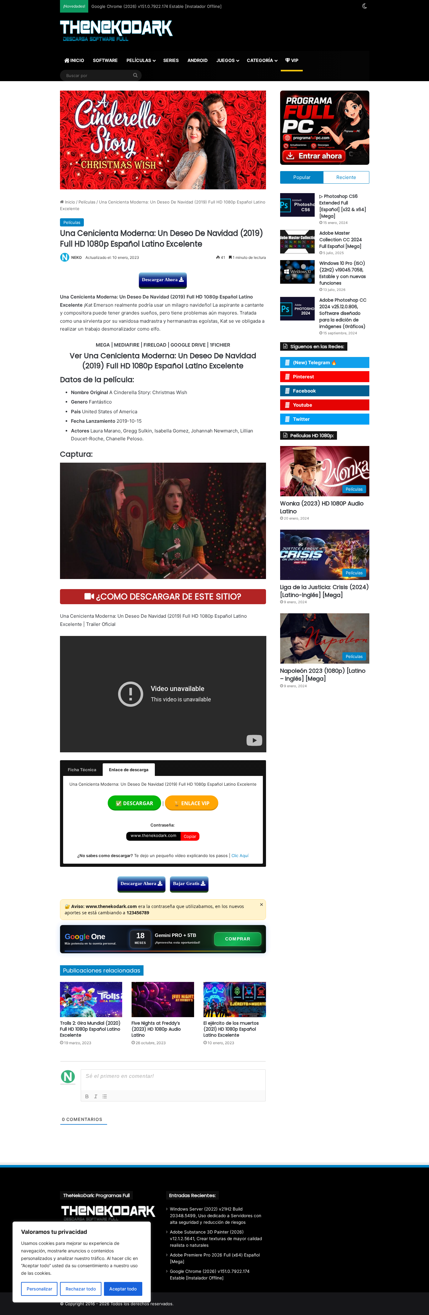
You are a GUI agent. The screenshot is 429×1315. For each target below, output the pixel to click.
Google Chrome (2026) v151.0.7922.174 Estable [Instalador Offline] (156, 6)
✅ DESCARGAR (134, 803)
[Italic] (95, 1096)
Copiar (190, 836)
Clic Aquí (239, 855)
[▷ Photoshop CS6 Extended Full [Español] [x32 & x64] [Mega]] (297, 205)
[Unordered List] (104, 1096)
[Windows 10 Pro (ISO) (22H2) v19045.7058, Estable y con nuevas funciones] (297, 272)
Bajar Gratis (187, 883)
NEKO (76, 257)
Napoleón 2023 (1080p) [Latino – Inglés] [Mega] (323, 675)
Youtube (302, 405)
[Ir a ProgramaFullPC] (324, 128)
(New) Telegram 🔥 (315, 362)
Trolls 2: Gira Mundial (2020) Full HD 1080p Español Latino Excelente (90, 1029)
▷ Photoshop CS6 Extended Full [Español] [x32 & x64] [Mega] (342, 206)
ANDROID (197, 60)
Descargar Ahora (160, 279)
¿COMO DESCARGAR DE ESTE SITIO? (167, 596)
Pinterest (303, 377)
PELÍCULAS (139, 60)
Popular (302, 177)
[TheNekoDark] (116, 31)
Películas (87, 201)
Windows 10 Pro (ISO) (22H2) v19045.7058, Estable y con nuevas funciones (342, 273)
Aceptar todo (123, 1288)
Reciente (346, 177)
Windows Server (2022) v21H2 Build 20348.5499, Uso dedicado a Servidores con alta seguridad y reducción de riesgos (215, 1215)
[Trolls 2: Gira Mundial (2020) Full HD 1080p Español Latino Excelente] (91, 999)
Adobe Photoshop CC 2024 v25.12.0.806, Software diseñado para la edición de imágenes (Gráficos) (343, 313)
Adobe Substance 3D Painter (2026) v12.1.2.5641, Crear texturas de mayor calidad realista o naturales (216, 1238)
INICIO (76, 60)
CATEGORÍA (260, 60)
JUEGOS (225, 60)
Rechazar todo (81, 1288)
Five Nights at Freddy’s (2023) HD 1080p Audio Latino (156, 1029)
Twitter (301, 419)
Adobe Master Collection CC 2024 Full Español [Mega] (340, 239)
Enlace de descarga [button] (129, 769)
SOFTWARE (105, 60)
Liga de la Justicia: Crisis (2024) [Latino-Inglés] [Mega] (324, 591)
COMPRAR (237, 938)
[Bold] (87, 1096)
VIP (294, 60)
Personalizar (39, 1288)
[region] (82, 1262)
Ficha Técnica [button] (82, 769)
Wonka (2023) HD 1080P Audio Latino (322, 507)
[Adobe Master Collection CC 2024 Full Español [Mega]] (297, 242)
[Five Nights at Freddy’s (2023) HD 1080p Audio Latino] (163, 999)
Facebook (304, 391)
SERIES (171, 60)
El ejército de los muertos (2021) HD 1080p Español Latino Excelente (231, 1029)
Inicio (69, 201)
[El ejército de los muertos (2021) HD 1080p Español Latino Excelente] (235, 999)
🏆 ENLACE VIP (191, 803)
